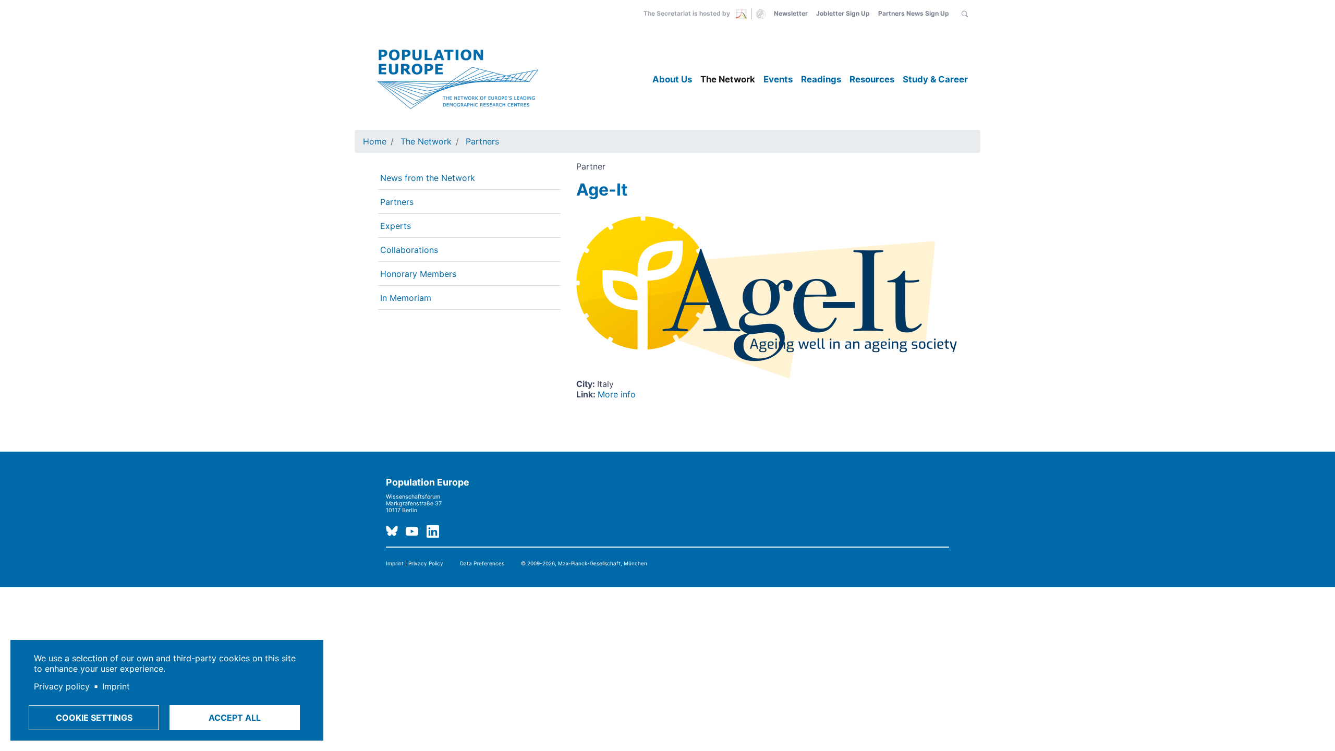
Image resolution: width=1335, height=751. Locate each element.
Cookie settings (94, 717)
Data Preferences (482, 563)
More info (617, 394)
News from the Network (427, 178)
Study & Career (935, 79)
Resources (871, 79)
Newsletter (791, 13)
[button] (964, 13)
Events (778, 79)
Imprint (116, 686)
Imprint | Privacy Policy (414, 563)
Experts (395, 226)
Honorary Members (418, 274)
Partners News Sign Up (913, 13)
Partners (482, 141)
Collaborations (409, 250)
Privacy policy (62, 686)
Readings (821, 79)
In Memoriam (405, 298)
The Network (727, 79)
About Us (672, 79)
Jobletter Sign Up (843, 13)
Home (374, 141)
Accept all (235, 717)
